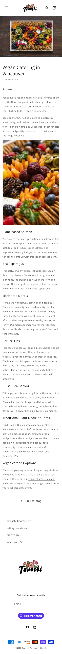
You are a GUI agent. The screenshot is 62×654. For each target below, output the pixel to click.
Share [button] (9, 89)
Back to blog (33, 501)
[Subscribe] (47, 604)
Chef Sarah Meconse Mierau (41, 429)
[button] (6, 7)
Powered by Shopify (38, 648)
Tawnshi (25, 648)
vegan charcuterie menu (41, 478)
